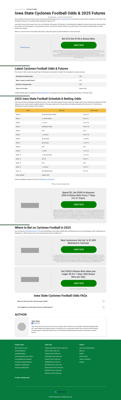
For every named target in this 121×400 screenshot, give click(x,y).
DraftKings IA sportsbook (46, 179)
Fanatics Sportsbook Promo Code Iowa (56, 348)
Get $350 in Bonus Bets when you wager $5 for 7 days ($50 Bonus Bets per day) (78, 274)
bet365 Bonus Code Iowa (52, 351)
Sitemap (81, 362)
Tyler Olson (53, 17)
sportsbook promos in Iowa (33, 231)
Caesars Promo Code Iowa (52, 359)
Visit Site (79, 45)
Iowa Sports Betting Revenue (23, 362)
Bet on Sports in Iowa (21, 348)
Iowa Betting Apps (20, 353)
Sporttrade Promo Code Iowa (53, 365)
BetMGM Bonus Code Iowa (52, 362)
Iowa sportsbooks (65, 19)
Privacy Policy (83, 356)
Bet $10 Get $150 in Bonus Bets (78, 38)
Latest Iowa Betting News (86, 348)
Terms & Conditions (85, 359)
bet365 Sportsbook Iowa (44, 93)
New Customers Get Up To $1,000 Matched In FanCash (78, 241)
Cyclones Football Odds (22, 367)
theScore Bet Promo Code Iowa (54, 367)
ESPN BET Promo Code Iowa (53, 370)
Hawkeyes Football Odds (22, 365)
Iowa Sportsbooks (20, 351)
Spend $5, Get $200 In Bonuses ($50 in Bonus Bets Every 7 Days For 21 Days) (78, 195)
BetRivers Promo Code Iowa (53, 373)
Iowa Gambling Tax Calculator (23, 359)
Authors (81, 353)
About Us (82, 351)
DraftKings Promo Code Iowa (53, 356)
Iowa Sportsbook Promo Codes (24, 356)
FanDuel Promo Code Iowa (52, 353)
